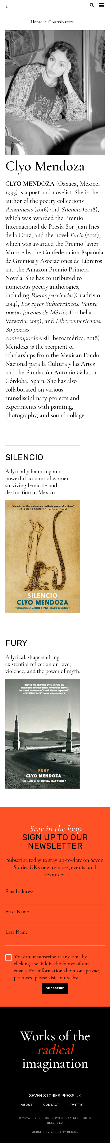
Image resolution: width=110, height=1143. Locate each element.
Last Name (16, 932)
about (27, 1105)
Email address (19, 891)
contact (51, 1105)
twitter (77, 1105)
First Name (17, 912)
